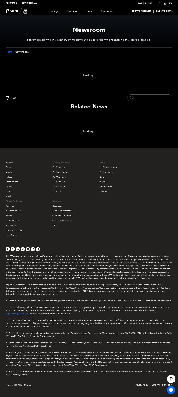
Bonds (8, 196)
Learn (89, 11)
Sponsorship (107, 11)
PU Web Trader (59, 176)
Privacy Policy (141, 384)
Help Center (11, 235)
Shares (9, 186)
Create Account (141, 11)
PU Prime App (58, 167)
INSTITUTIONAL (30, 3)
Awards (9, 215)
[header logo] (16, 11)
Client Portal (164, 11)
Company (71, 11)
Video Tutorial (105, 186)
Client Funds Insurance (63, 220)
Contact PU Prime (14, 230)
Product (10, 162)
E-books (103, 191)
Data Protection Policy (162, 384)
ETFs (8, 191)
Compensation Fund (61, 215)
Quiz (101, 176)
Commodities (12, 181)
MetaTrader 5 (58, 181)
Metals (9, 172)
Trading (53, 11)
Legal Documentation (62, 210)
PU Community (106, 172)
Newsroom (11, 225)
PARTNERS (11, 3)
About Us (10, 205)
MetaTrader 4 (58, 186)
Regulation (57, 205)
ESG (54, 225)
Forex (8, 167)
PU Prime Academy (108, 167)
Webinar (103, 181)
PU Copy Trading (60, 172)
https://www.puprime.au (17, 313)
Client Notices (12, 220)
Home (9, 52)
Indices (9, 176)
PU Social (56, 191)
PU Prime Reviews (14, 210)
